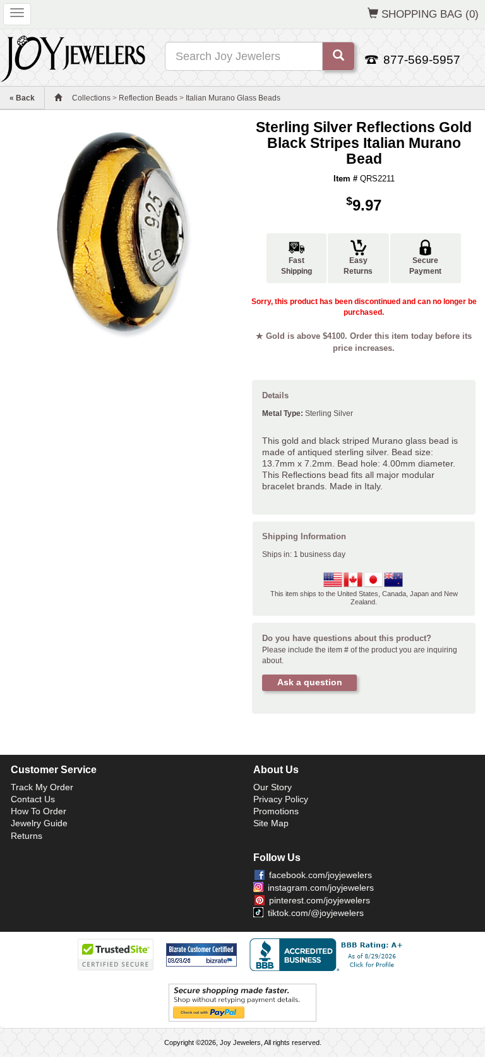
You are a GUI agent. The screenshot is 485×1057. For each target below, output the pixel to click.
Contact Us (33, 799)
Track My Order (42, 787)
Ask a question (309, 682)
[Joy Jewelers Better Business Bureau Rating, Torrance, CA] (328, 954)
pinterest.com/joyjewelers (319, 900)
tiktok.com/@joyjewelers (316, 913)
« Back (22, 98)
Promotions (276, 811)
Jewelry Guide (39, 823)
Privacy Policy (280, 799)
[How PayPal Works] (242, 1002)
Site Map (271, 823)
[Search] (338, 56)
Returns (26, 836)
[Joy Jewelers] (73, 56)
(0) (430, 14)
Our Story (272, 787)
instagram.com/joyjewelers (321, 888)
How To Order (38, 811)
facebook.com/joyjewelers (320, 875)
